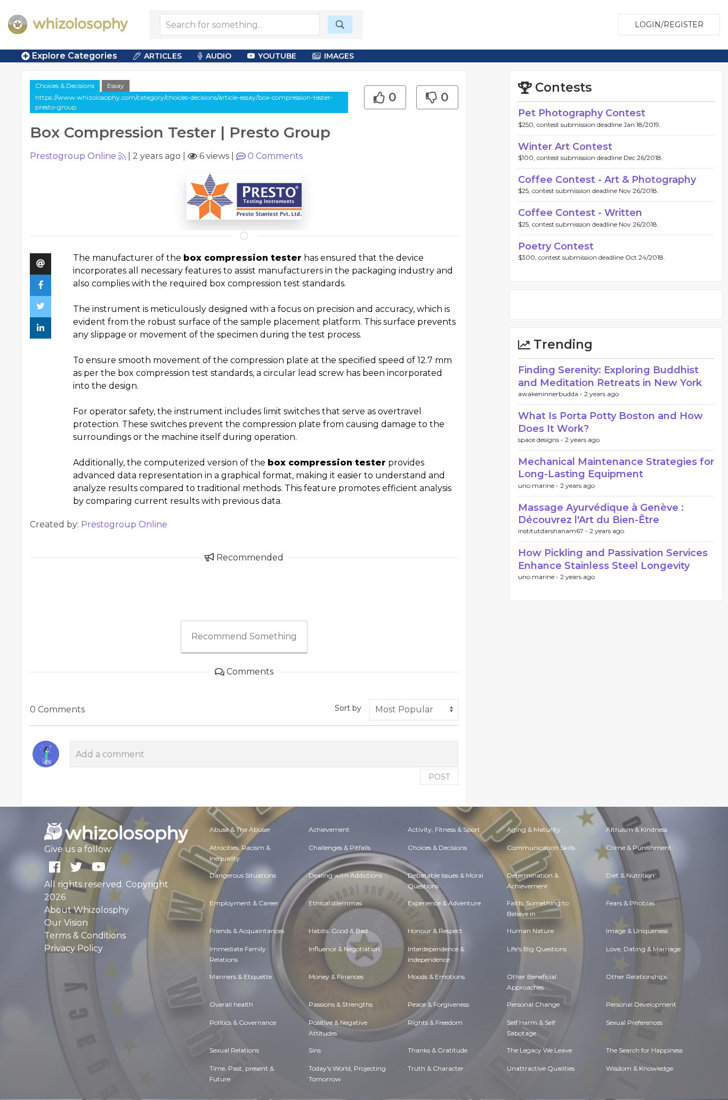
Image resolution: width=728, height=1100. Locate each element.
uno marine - (539, 485)
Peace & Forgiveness (438, 1004)
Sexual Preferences (634, 1022)
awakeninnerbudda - (551, 394)
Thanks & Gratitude (437, 1050)
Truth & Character (436, 1068)
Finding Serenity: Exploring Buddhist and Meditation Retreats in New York (610, 376)
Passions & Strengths (341, 1004)
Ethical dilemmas (335, 903)
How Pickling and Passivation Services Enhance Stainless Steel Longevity (613, 559)
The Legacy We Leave (539, 1050)
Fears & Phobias (630, 903)
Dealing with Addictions (345, 875)
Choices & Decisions (64, 86)
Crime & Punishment (639, 848)
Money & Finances (336, 977)
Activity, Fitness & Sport (444, 829)
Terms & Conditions (85, 935)
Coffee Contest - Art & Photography (607, 180)
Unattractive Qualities (541, 1068)
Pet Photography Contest (581, 113)
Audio (218, 56)
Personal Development (641, 1004)
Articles (163, 56)
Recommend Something (244, 636)
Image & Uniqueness (637, 931)
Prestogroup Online (73, 156)
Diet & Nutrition (630, 875)
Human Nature (530, 931)
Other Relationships (636, 977)
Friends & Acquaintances (246, 931)
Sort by (348, 708)
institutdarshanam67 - (553, 531)
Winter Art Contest (565, 146)
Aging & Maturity (534, 829)
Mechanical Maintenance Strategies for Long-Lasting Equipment (616, 468)
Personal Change (533, 1004)
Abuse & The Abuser (240, 829)
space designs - (541, 440)
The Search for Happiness (644, 1050)
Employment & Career (244, 903)
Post (439, 777)
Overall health (231, 1004)
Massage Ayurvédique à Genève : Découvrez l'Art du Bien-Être (601, 514)
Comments (275, 156)
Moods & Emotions (436, 977)
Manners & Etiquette (240, 977)
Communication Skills (541, 848)
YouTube (277, 56)
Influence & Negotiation (344, 949)
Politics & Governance (242, 1022)
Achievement (329, 829)
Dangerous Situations (242, 875)
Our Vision (66, 923)
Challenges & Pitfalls (339, 848)
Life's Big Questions (537, 949)
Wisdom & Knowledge (639, 1068)
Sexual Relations (234, 1050)
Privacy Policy (73, 948)
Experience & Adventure (444, 903)
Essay (115, 86)
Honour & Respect (435, 931)
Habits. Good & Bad (338, 931)
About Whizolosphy (86, 910)
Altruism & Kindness (636, 829)
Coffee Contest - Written (580, 213)
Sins (315, 1050)
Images (339, 56)
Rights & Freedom (435, 1022)
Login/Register (669, 24)
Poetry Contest (556, 246)
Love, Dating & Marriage (643, 949)
